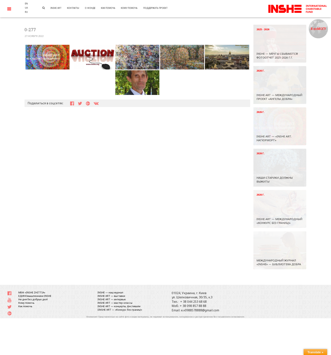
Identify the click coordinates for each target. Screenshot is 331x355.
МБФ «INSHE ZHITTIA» (31, 292)
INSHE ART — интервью (111, 299)
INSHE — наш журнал (110, 292)
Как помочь (25, 306)
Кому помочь (26, 302)
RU (26, 11)
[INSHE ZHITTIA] (297, 8)
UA (26, 7)
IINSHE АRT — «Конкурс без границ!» (119, 309)
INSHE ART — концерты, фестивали (118, 306)
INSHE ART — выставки (111, 296)
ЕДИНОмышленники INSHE (34, 296)
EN (26, 3)
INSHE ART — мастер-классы (114, 302)
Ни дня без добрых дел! (33, 299)
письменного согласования (230, 316)
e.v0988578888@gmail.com (200, 310)
